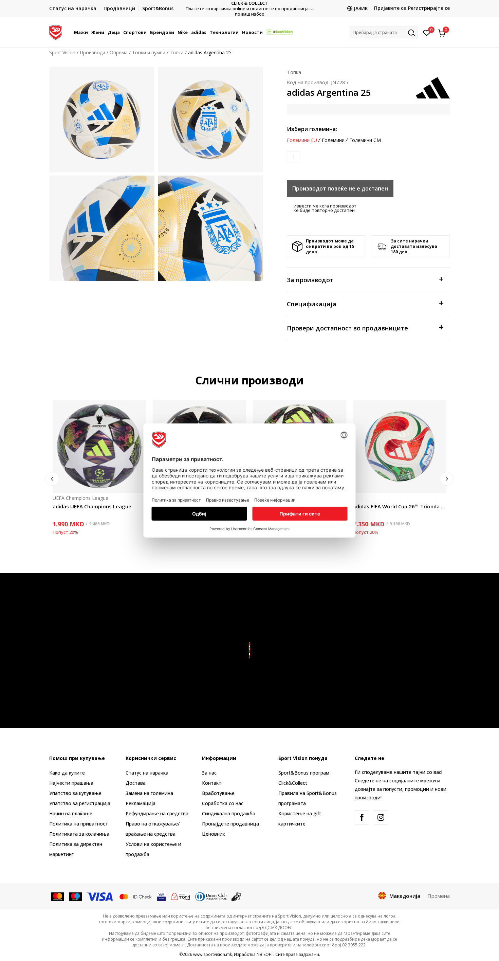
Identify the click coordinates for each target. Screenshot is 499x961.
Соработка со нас (222, 803)
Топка (177, 52)
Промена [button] (438, 895)
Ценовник (249, 8)
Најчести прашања (71, 783)
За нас (209, 772)
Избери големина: (312, 129)
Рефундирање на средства (157, 813)
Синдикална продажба (228, 813)
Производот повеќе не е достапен (340, 188)
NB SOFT (265, 954)
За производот (310, 280)
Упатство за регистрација (79, 803)
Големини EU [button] (302, 140)
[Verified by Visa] (161, 896)
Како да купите (67, 772)
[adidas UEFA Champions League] (99, 446)
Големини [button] (333, 140)
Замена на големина (149, 793)
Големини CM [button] (365, 140)
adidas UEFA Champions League (92, 506)
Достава (136, 783)
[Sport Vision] (55, 31)
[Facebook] (362, 817)
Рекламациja (140, 803)
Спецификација (311, 304)
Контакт (211, 783)
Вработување (218, 793)
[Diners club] (211, 896)
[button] (89, 32)
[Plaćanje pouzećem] (236, 896)
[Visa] (100, 896)
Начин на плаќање (70, 813)
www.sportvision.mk (212, 954)
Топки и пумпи (148, 52)
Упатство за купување (75, 793)
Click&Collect (292, 783)
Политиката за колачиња (79, 834)
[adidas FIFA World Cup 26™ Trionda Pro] (399, 446)
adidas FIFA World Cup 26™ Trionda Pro (399, 506)
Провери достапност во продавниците (347, 328)
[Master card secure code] (135, 896)
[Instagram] (381, 817)
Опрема (119, 52)
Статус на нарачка (147, 772)
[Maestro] (75, 896)
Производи (92, 52)
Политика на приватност (78, 823)
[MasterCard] (57, 896)
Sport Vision (62, 52)
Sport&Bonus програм (303, 772)
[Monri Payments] (180, 896)
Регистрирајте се (429, 8)
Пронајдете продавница (230, 823)
